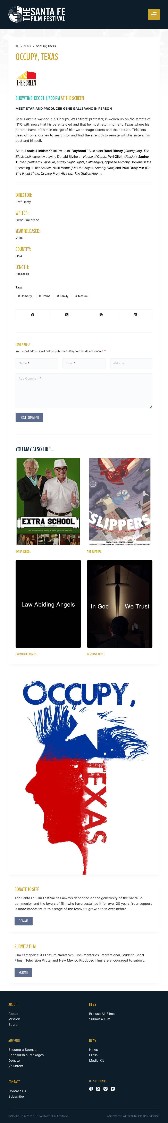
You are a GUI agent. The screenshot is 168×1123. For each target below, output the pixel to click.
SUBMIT (23, 972)
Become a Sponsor (23, 1050)
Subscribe (16, 1096)
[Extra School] (48, 501)
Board (13, 1024)
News (93, 1050)
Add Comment (30, 378)
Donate (14, 1060)
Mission (14, 1019)
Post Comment (29, 417)
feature (81, 296)
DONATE (23, 921)
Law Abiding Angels (26, 654)
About (13, 1014)
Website (118, 363)
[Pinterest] (101, 315)
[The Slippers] (119, 501)
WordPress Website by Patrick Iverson (133, 1116)
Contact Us (17, 1091)
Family (62, 296)
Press (93, 1055)
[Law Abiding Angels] (48, 603)
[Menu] (154, 14)
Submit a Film (99, 1019)
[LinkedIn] (135, 315)
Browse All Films (102, 1014)
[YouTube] (113, 1089)
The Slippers (94, 551)
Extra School (23, 551)
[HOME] (17, 46)
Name (24, 363)
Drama (44, 296)
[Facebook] (33, 315)
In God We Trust (96, 654)
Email (71, 363)
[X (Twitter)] (67, 315)
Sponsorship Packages (26, 1055)
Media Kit (96, 1060)
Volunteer (15, 1066)
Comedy (25, 296)
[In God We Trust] (119, 603)
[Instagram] (105, 1089)
